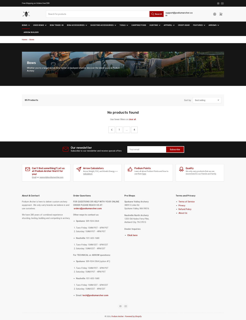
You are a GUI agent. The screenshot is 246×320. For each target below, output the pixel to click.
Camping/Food (138, 25)
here (144, 174)
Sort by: (187, 100)
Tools (122, 25)
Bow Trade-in (56, 25)
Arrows (213, 25)
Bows (24, 25)
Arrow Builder (31, 32)
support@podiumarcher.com (179, 14)
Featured (198, 25)
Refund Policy (185, 209)
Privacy (182, 205)
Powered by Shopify (133, 316)
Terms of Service (187, 201)
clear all (132, 119)
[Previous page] (112, 130)
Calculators (87, 174)
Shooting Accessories (102, 25)
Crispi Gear (184, 25)
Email (34, 177)
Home (24, 39)
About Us (183, 213)
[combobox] (105, 14)
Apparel (168, 25)
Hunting (153, 25)
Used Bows (38, 25)
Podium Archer (117, 316)
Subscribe (175, 149)
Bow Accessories (76, 25)
